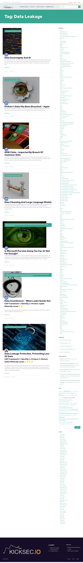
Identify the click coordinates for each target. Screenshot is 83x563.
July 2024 (62, 456)
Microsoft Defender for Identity (67, 191)
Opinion (61, 230)
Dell (61, 105)
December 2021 (63, 487)
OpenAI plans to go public (65, 340)
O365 (61, 222)
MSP (30, 275)
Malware (61, 170)
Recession (62, 255)
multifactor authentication (65, 213)
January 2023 (63, 470)
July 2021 (62, 495)
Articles (7, 79)
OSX (61, 231)
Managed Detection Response (66, 172)
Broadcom (65, 395)
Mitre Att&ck (62, 205)
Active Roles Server (64, 35)
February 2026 (63, 440)
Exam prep (62, 121)
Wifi (61, 319)
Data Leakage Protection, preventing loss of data (26, 357)
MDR (27, 275)
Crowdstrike (62, 92)
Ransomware (62, 253)
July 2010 (62, 515)
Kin (60, 156)
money (61, 208)
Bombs (61, 74)
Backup (61, 67)
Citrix (61, 86)
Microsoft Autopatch (64, 178)
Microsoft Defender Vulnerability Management (70, 192)
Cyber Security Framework (66, 95)
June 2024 (62, 458)
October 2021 (63, 490)
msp (71, 415)
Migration (62, 202)
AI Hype (77, 391)
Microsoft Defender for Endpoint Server (68, 189)
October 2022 (63, 475)
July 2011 (62, 514)
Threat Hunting (63, 313)
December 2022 (63, 472)
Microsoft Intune (63, 195)
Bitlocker (62, 71)
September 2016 (63, 500)
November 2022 (63, 473)
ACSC (61, 30)
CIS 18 (61, 81)
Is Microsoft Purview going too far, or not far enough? (27, 252)
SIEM (61, 288)
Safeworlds (62, 261)
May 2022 (62, 481)
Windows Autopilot (64, 322)
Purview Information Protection (67, 247)
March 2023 (62, 469)
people (61, 235)
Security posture (63, 286)
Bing (61, 69)
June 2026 (62, 434)
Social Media (62, 294)
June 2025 (62, 447)
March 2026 (62, 439)
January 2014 (63, 512)
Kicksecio (66, 404)
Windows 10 (62, 320)
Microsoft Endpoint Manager (66, 194)
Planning (62, 239)
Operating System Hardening (66, 228)
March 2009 (62, 523)
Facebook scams (63, 125)
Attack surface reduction (65, 61)
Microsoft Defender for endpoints (68, 413)
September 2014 (63, 504)
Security (61, 280)
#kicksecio (67, 391)
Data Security (9, 31)
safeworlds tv (63, 266)
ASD (61, 56)
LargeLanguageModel (72, 404)
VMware (61, 316)
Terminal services (63, 305)
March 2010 (62, 519)
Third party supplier (17, 31)
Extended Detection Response (20, 275)
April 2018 (62, 498)
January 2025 (63, 450)
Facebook (70, 2)
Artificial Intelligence (64, 52)
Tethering (62, 306)
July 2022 (62, 478)
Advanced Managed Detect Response (16, 274)
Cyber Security (69, 397)
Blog (61, 72)
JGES (61, 152)
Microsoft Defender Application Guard (68, 185)
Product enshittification (65, 352)
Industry (61, 144)
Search (61, 277)
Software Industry (64, 295)
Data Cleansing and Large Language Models (28, 202)
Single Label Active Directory (66, 289)
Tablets (61, 303)
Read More (6, 68)
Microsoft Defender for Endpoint (67, 188)
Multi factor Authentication (66, 211)
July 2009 (62, 520)
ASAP (61, 55)
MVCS (61, 214)
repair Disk (62, 258)
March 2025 (62, 448)
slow (61, 292)
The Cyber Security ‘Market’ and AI (67, 349)
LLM (67, 406)
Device (61, 106)
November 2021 (63, 489)
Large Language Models (65, 160)
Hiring (61, 138)
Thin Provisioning (63, 308)
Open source (62, 227)
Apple (61, 46)
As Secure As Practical (65, 53)
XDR (32, 275)
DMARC (61, 110)
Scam (61, 272)
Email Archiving (63, 113)
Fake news (62, 127)
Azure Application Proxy (65, 66)
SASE (61, 270)
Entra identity (63, 117)
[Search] (79, 7)
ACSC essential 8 (64, 31)
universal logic (63, 314)
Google (61, 136)
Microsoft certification (65, 181)
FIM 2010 (62, 128)
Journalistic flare (63, 153)
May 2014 (62, 509)
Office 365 (62, 224)
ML (60, 206)
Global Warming (63, 135)
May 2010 (62, 517)
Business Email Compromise (66, 77)
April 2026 (62, 437)
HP (60, 139)
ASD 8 (61, 58)
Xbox (61, 327)
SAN (61, 267)
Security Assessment (64, 283)
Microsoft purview (40, 224)
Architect (62, 49)
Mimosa (61, 203)
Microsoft (62, 177)
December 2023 (63, 462)
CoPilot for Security (64, 91)
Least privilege (63, 161)
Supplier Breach (15, 79)
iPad (61, 147)
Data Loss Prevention (16, 175)
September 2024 (63, 453)
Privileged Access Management (67, 242)
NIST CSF (62, 220)
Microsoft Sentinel (64, 200)
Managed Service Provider (65, 410)
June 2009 (62, 522)
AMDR (26, 274)
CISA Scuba (62, 85)
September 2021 (63, 492)
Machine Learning (64, 167)
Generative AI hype (62, 404)
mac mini (62, 166)
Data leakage (62, 400)
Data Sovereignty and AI (17, 57)
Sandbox (62, 269)
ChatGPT (62, 80)
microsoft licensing (61, 415)
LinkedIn (78, 2)
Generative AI (75, 403)
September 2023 (63, 464)
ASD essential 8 (63, 60)
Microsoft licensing (64, 197)
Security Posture (63, 422)
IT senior (62, 150)
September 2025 (63, 444)
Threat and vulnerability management (68, 311)
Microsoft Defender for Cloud (66, 186)
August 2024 (63, 454)
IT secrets (62, 149)
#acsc (60, 391)
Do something (63, 111)
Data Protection (9, 175)
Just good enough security (65, 155)
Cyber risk (62, 94)
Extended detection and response (67, 122)
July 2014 (62, 508)
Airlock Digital (63, 41)
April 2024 (62, 461)
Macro (61, 169)
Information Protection (31, 224)
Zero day (62, 330)
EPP (61, 119)
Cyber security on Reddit (72, 551)
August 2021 (62, 494)
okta (73, 415)
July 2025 (62, 445)
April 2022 (62, 483)
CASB (61, 78)
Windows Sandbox (64, 324)
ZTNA (61, 333)
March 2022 (62, 484)
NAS (61, 216)
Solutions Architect (64, 297)
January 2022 (63, 486)
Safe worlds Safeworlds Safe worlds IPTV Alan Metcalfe (69, 419)
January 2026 (63, 442)
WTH (25, 327)
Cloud (61, 89)
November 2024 (63, 451)
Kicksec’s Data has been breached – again (27, 106)
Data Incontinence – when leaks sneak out (27, 303)
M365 (61, 163)
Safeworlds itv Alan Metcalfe (66, 264)
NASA (61, 217)
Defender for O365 (64, 103)
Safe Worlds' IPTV (64, 260)
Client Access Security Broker (66, 88)
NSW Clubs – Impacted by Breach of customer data (23, 153)
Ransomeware (63, 252)
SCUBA (61, 275)
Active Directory (63, 33)
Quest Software (63, 250)
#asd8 (62, 391)
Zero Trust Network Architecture (67, 331)
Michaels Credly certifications (73, 547)
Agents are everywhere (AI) (66, 346)
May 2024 (62, 459)
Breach (10, 79)
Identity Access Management (66, 141)
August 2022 (63, 476)
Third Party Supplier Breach (64, 423)
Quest (61, 249)
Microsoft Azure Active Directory (67, 180)
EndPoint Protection (64, 116)
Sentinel (68, 422)
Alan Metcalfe (63, 42)
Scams (61, 274)
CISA (61, 83)
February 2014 (63, 511)
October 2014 (63, 503)
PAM (61, 233)
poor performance (64, 241)
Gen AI (61, 133)
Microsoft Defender (64, 183)
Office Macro (63, 225)
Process (61, 244)
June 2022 (62, 479)
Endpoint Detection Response (66, 114)
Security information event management (69, 284)
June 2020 (62, 497)
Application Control (64, 47)
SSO (61, 299)
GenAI (71, 403)
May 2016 (62, 501)
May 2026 (62, 436)
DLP (26, 224)
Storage (61, 300)
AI (60, 39)
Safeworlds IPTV (63, 263)
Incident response (64, 142)
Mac (61, 164)
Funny (61, 130)
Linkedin (69, 549)
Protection (62, 245)
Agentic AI (62, 38)
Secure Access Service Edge (66, 278)
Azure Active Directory (65, 64)
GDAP (61, 131)
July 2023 (62, 467)
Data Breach (62, 97)
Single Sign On (63, 291)
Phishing (62, 236)
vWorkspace (62, 317)
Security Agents (63, 281)
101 (71, 391)
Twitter (75, 2)
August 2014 (62, 506)
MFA (61, 175)
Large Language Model (65, 158)
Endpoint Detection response (64, 401)
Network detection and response (67, 219)
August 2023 (63, 465)
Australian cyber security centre (67, 63)
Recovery (62, 256)
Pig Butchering (63, 238)
